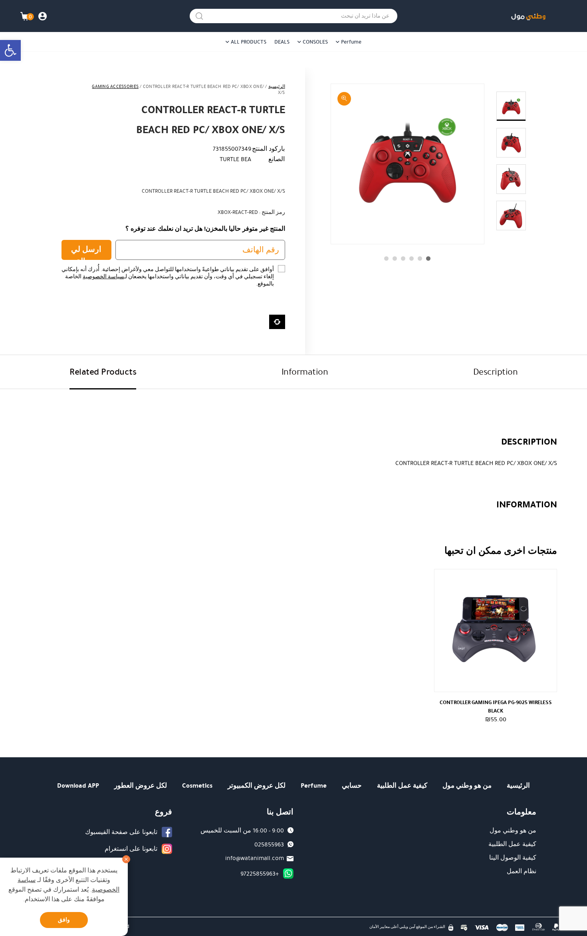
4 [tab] (403, 258)
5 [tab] (395, 258)
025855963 (269, 844)
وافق (64, 920)
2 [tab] (420, 258)
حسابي (352, 785)
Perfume (351, 42)
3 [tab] (411, 258)
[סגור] (126, 859)
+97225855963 (259, 873)
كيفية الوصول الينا (512, 857)
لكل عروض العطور (140, 785)
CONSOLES (315, 42)
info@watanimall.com (254, 858)
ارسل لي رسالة (86, 251)
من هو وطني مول (467, 785)
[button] (10, 50)
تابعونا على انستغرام (131, 848)
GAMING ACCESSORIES (115, 86)
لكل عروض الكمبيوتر (257, 785)
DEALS (282, 42)
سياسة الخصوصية (103, 277)
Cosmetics (197, 785)
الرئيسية (276, 86)
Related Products (102, 371)
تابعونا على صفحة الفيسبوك (121, 832)
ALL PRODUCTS (248, 42)
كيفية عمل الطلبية (402, 785)
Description (495, 371)
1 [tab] (428, 258)
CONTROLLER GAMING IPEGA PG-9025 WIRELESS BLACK (496, 706)
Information (305, 371)
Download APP (78, 785)
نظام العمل (521, 871)
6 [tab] (386, 258)
